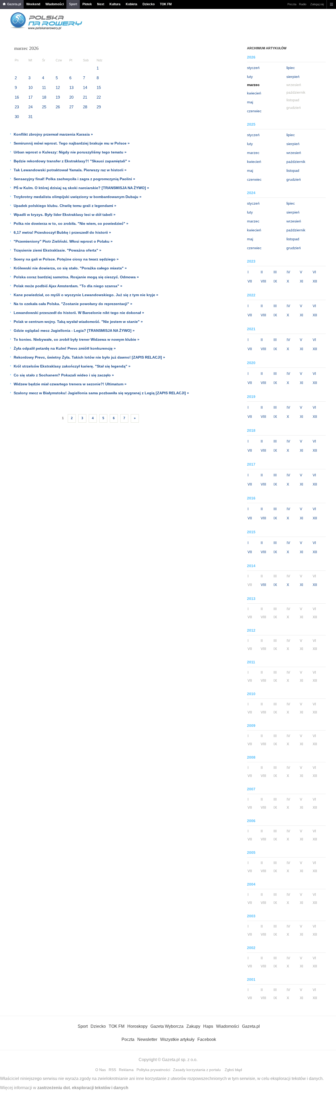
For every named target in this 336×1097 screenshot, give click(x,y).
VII (250, 281)
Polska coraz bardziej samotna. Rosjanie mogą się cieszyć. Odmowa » (76, 277)
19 (58, 97)
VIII (263, 281)
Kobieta (131, 4)
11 (44, 87)
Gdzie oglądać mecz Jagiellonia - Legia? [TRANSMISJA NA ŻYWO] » (74, 330)
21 (85, 97)
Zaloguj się (317, 4)
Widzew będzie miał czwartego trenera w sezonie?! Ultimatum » (70, 384)
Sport (73, 4)
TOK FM (166, 4)
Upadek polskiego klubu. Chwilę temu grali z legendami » (65, 206)
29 (99, 107)
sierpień (293, 76)
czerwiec (254, 111)
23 (17, 107)
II (262, 272)
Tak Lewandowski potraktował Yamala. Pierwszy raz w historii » (70, 170)
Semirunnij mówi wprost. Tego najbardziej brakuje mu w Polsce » (72, 143)
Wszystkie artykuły (177, 1039)
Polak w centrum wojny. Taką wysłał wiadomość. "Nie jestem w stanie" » (78, 321)
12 (58, 87)
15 (99, 87)
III (275, 272)
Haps (208, 1026)
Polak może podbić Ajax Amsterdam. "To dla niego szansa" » (68, 286)
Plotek (87, 4)
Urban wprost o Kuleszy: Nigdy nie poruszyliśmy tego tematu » (70, 152)
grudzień (293, 179)
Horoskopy (137, 1026)
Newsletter (147, 1039)
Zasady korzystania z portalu (197, 1070)
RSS (112, 1070)
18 (44, 97)
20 (71, 97)
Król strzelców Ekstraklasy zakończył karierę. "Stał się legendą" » (72, 366)
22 (99, 97)
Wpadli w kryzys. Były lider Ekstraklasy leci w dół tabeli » (65, 214)
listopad (292, 170)
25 (44, 107)
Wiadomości (54, 4)
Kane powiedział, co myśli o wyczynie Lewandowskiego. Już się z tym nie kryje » (86, 295)
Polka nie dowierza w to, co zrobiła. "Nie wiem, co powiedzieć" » (71, 223)
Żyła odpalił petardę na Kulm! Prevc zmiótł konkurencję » (65, 348)
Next (100, 4)
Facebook (206, 1039)
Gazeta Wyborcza (166, 1026)
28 (85, 107)
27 (71, 107)
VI (314, 272)
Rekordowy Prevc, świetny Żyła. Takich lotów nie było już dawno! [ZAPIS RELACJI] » (89, 357)
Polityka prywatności (153, 1070)
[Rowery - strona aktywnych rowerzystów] (46, 28)
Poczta (291, 4)
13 (71, 87)
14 (85, 87)
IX (275, 281)
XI (301, 281)
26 (58, 107)
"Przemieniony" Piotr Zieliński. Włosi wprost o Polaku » (63, 241)
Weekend (33, 4)
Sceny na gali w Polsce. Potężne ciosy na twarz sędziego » (66, 259)
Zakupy (193, 1026)
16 (17, 97)
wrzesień (293, 153)
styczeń (253, 68)
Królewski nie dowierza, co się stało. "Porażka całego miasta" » (70, 268)
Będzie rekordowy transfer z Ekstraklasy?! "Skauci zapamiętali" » (72, 161)
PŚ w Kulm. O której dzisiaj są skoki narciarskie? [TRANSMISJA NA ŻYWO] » (81, 188)
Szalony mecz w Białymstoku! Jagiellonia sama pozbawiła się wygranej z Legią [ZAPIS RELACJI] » (101, 393)
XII (315, 281)
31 (30, 116)
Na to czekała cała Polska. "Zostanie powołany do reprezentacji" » (73, 304)
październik (295, 161)
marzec (253, 153)
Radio (302, 4)
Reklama (126, 1070)
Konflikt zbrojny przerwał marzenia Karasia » (53, 134)
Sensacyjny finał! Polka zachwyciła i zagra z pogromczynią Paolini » (74, 179)
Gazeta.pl (14, 4)
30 (17, 116)
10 (30, 87)
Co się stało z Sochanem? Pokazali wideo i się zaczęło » (64, 375)
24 (30, 107)
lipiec (290, 68)
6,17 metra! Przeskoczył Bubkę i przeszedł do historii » (62, 232)
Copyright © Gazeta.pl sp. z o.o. (168, 1059)
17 (30, 97)
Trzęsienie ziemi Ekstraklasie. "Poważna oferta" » (57, 250)
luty (250, 76)
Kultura (114, 4)
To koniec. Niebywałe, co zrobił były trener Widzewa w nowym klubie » (76, 339)
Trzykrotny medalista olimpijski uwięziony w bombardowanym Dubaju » (77, 197)
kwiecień (254, 93)
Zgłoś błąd (233, 1070)
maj (250, 102)
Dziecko (149, 4)
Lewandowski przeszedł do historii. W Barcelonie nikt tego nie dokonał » (79, 313)
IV (288, 272)
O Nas (100, 1070)
